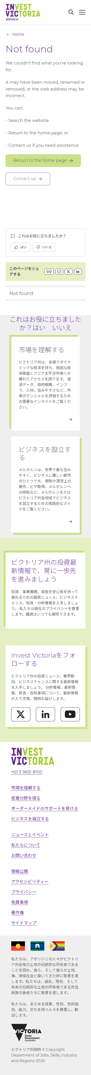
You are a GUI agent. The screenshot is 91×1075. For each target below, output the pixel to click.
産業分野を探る (26, 798)
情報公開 (19, 871)
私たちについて (25, 845)
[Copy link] (49, 271)
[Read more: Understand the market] (45, 419)
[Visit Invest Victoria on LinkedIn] (45, 714)
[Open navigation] (82, 12)
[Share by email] (59, 271)
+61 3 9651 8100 (26, 772)
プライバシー (23, 892)
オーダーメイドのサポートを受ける (44, 808)
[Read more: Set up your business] (45, 521)
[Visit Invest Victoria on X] (20, 714)
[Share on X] (68, 271)
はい (23, 247)
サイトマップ (23, 923)
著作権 (17, 912)
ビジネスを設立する (30, 818)
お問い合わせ (23, 855)
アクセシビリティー (30, 881)
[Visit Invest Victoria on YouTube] (70, 714)
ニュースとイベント (30, 834)
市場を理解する (26, 788)
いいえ (47, 247)
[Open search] (71, 12)
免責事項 (19, 902)
